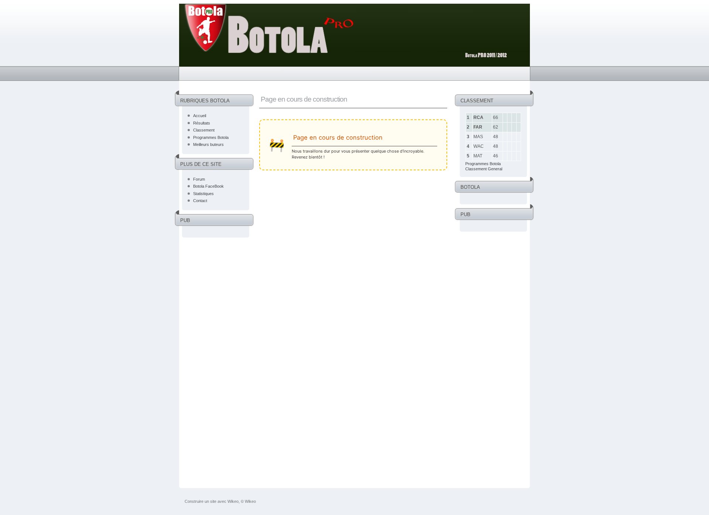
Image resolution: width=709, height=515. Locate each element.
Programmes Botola (211, 137)
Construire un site (200, 501)
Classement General (483, 169)
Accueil (199, 115)
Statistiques (203, 193)
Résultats (201, 123)
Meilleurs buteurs (208, 144)
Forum (199, 179)
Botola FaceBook (208, 186)
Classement (204, 130)
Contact (200, 200)
